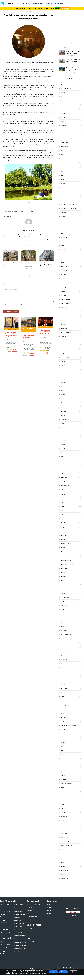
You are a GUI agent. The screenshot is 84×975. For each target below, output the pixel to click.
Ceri (62, 278)
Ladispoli (63, 481)
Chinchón (63, 295)
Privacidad (49, 907)
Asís (62, 130)
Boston (63, 200)
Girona (62, 423)
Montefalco (64, 568)
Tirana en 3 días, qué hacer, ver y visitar (72, 69)
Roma (62, 696)
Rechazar (63, 972)
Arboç (62, 121)
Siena (62, 754)
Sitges (62, 763)
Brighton (63, 212)
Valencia (63, 829)
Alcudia (63, 92)
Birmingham (64, 196)
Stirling (63, 775)
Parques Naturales (66, 647)
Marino (63, 539)
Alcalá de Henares (66, 88)
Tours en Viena (19, 904)
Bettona (63, 183)
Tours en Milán (19, 911)
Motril (62, 580)
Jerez (62, 469)
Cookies (48, 913)
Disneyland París (65, 357)
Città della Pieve (65, 299)
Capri (62, 254)
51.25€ (57, 8)
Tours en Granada (6, 957)
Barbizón (63, 158)
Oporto (62, 609)
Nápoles (63, 593)
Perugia (63, 655)
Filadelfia (63, 403)
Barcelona (63, 163)
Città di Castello (65, 303)
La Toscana (64, 477)
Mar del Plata (64, 535)
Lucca (62, 510)
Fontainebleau (65, 419)
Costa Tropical (65, 336)
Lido (62, 498)
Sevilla (63, 750)
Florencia (63, 407)
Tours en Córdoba (20, 948)
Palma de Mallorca (66, 634)
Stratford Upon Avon (66, 783)
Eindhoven (64, 374)
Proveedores (30, 907)
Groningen (64, 440)
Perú (62, 651)
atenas (62, 138)
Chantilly (63, 287)
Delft (62, 345)
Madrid (63, 523)
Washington (64, 870)
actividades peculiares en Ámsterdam (15, 211)
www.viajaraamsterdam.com (24, 160)
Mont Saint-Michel (66, 560)
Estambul (63, 382)
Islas (62, 456)
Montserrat (64, 576)
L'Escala (63, 473)
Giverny (63, 427)
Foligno (63, 415)
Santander (64, 734)
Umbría (63, 825)
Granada (63, 436)
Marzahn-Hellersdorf (66, 543)
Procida (63, 684)
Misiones (63, 556)
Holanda (63, 448)
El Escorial (64, 378)
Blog (10, 3)
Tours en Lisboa (5, 929)
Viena (62, 862)
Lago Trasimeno (65, 485)
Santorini (63, 742)
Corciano (63, 320)
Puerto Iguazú (65, 688)
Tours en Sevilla (5, 941)
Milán (62, 552)
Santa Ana (63, 729)
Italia (62, 461)
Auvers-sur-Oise (65, 146)
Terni (62, 796)
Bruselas (63, 216)
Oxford (62, 622)
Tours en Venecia (19, 914)
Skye (62, 767)
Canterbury (64, 249)
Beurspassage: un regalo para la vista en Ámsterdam (28, 264)
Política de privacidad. (40, 973)
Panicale (63, 638)
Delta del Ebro (65, 349)
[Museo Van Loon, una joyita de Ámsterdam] (46, 255)
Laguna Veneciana (66, 489)
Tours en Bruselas (20, 942)
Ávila (62, 150)
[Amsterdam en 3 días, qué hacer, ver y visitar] (10, 255)
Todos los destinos (20, 952)
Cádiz (62, 233)
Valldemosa (64, 833)
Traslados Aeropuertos (33, 920)
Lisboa (62, 502)
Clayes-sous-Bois (65, 307)
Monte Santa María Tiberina (68, 564)
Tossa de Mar (64, 816)
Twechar (63, 820)
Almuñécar (64, 101)
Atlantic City (64, 142)
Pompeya (63, 672)
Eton (62, 386)
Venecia (63, 849)
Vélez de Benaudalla (66, 845)
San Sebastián (65, 721)
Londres (63, 506)
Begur (62, 175)
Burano (63, 229)
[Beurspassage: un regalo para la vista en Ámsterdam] (28, 255)
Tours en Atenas (5, 948)
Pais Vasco (64, 630)
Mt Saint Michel (65, 585)
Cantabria (63, 245)
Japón (62, 465)
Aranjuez (63, 117)
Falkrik (63, 390)
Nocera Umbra (65, 597)
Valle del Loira (65, 841)
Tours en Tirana (19, 939)
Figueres (63, 398)
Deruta (62, 353)
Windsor (63, 874)
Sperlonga (64, 771)
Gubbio (63, 444)
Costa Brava (64, 328)
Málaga (63, 527)
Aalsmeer (63, 84)
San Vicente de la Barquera (68, 725)
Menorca (63, 547)
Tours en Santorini (20, 935)
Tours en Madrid (5, 938)
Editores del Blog (32, 917)
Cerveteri (63, 283)
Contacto (49, 3)
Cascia (62, 262)
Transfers (27, 3)
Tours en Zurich (19, 908)
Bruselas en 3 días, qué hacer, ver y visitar (73, 60)
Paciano (63, 626)
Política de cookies (28, 973)
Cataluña (63, 274)
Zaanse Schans (65, 878)
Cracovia (63, 340)
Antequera (64, 113)
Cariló (62, 258)
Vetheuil (63, 858)
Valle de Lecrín (65, 837)
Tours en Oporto (5, 926)
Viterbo (63, 866)
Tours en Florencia (6, 944)
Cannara (63, 241)
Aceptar (53, 972)
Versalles (63, 854)
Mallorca (63, 531)
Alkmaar (63, 96)
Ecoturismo (64, 365)
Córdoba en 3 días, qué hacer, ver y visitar (70, 43)
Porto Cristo (64, 676)
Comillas (63, 316)
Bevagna (63, 187)
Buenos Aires (64, 225)
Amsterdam (29, 11)
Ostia (62, 614)
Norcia (62, 601)
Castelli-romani (65, 266)
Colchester (64, 312)
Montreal (63, 572)
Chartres (63, 291)
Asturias (63, 134)
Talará (62, 787)
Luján (62, 518)
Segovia (63, 746)
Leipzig (63, 494)
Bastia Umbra (64, 167)
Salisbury (63, 705)
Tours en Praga (19, 923)
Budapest (63, 221)
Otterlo (63, 618)
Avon (62, 154)
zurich (62, 883)
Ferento (63, 394)
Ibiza (62, 452)
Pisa (62, 667)
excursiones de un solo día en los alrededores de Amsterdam (18, 215)
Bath (62, 171)
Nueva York (64, 605)
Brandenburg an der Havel (68, 208)
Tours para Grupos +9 (33, 904)
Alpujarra (63, 105)
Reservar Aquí (65, 8)
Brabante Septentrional (67, 204)
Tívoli (62, 804)
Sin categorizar (65, 758)
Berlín (62, 179)
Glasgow (63, 432)
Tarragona (63, 792)
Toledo (62, 808)
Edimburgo (64, 369)
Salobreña (63, 709)
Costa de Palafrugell (66, 332)
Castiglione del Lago (66, 270)
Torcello (63, 812)
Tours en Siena (19, 926)
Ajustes (73, 972)
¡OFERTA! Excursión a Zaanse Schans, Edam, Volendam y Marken (34, 8)
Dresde (63, 361)
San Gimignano (65, 717)
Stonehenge (64, 779)
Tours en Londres (5, 904)
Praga (62, 680)
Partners (29, 910)
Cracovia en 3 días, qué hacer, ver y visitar (73, 52)
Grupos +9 (38, 3)
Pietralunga (64, 659)
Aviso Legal (50, 904)
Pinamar (63, 663)
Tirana (62, 800)
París (62, 643)
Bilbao (62, 192)
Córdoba (63, 324)
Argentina (63, 125)
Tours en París (4, 908)
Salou (62, 713)
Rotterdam (64, 701)
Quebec (63, 692)
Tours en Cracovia (20, 945)
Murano (63, 589)
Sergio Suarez (28, 230)
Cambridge (64, 237)
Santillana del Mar (66, 738)
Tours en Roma (5, 911)
